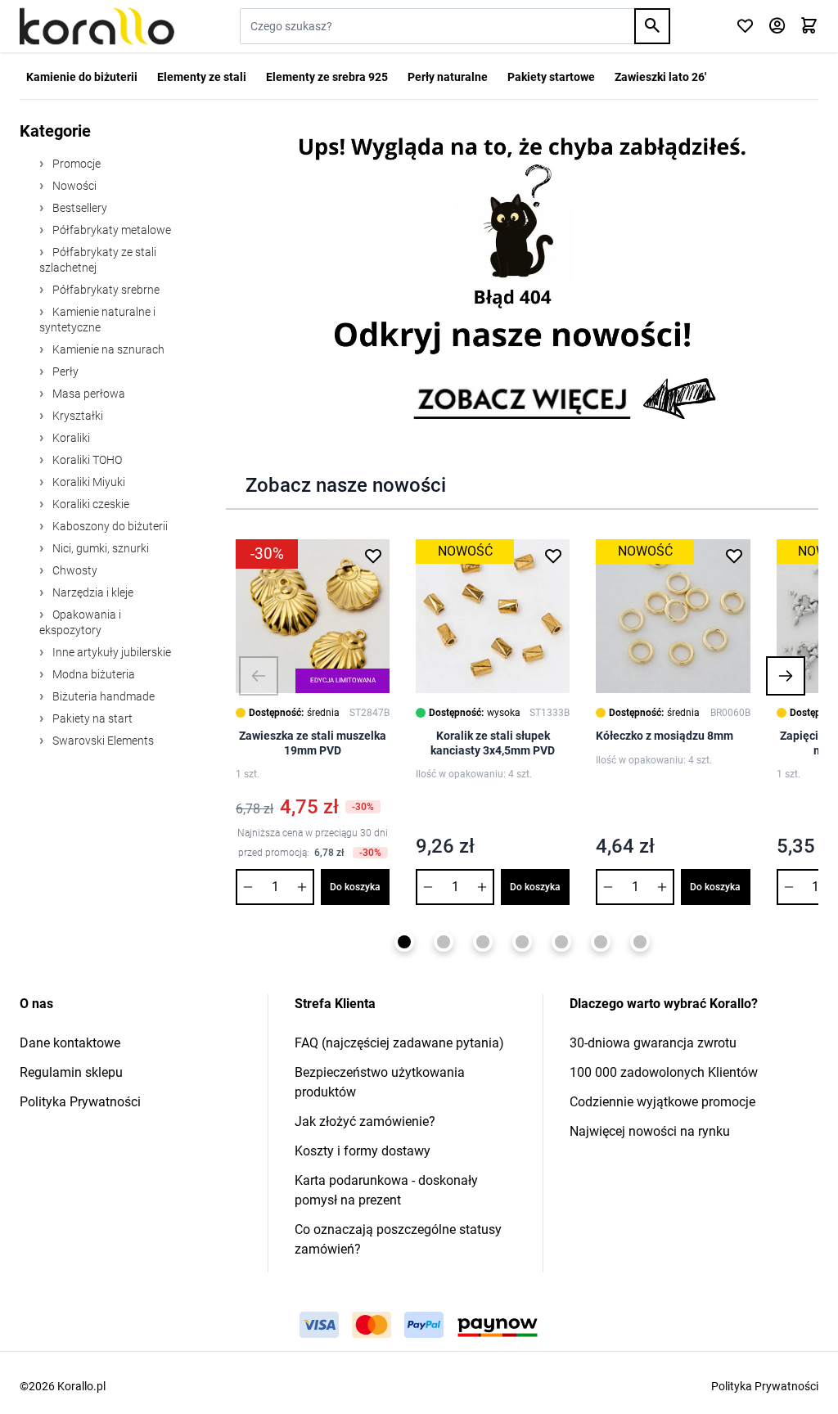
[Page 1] (404, 941)
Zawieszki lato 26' (660, 76)
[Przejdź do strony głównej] (97, 26)
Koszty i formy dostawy (362, 1151)
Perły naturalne (448, 76)
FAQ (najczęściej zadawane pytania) (399, 1043)
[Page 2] (443, 941)
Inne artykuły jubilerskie (110, 652)
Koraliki (70, 437)
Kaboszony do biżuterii (109, 526)
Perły (64, 371)
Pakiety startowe (551, 76)
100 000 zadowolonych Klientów (664, 1072)
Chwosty (73, 570)
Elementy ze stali (201, 76)
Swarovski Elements (102, 740)
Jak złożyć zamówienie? (365, 1121)
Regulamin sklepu (71, 1072)
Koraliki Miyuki (87, 482)
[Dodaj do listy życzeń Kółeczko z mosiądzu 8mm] (734, 555)
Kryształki (76, 415)
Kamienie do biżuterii (81, 76)
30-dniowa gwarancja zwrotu (653, 1043)
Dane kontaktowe (70, 1043)
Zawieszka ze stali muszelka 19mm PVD (312, 743)
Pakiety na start (91, 718)
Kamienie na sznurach (107, 349)
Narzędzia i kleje (91, 592)
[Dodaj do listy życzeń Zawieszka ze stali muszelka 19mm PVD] (373, 555)
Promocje (75, 163)
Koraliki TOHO (86, 459)
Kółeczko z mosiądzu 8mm (664, 735)
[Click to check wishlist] (745, 26)
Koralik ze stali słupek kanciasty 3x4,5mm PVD (492, 743)
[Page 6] (600, 941)
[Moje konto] (777, 26)
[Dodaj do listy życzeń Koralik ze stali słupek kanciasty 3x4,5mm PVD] (553, 555)
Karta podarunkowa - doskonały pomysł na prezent (386, 1190)
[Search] (652, 26)
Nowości (73, 185)
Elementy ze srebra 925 (327, 76)
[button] (258, 676)
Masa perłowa (87, 393)
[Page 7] (640, 941)
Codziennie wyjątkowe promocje (662, 1102)
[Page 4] (522, 941)
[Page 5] (561, 941)
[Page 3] (482, 941)
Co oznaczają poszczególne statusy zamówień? (398, 1239)
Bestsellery (78, 207)
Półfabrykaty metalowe (110, 229)
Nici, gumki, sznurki (99, 548)
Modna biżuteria (92, 674)
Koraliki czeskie (89, 504)
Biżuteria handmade (102, 696)
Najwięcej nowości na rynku (650, 1131)
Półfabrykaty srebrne (105, 289)
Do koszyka (355, 887)
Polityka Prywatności (80, 1102)
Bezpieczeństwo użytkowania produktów (380, 1082)
